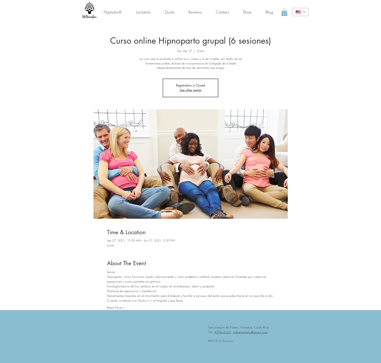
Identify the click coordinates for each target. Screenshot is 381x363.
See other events (190, 90)
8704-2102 (223, 332)
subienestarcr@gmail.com (250, 332)
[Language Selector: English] (300, 12)
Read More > (116, 307)
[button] (222, 12)
